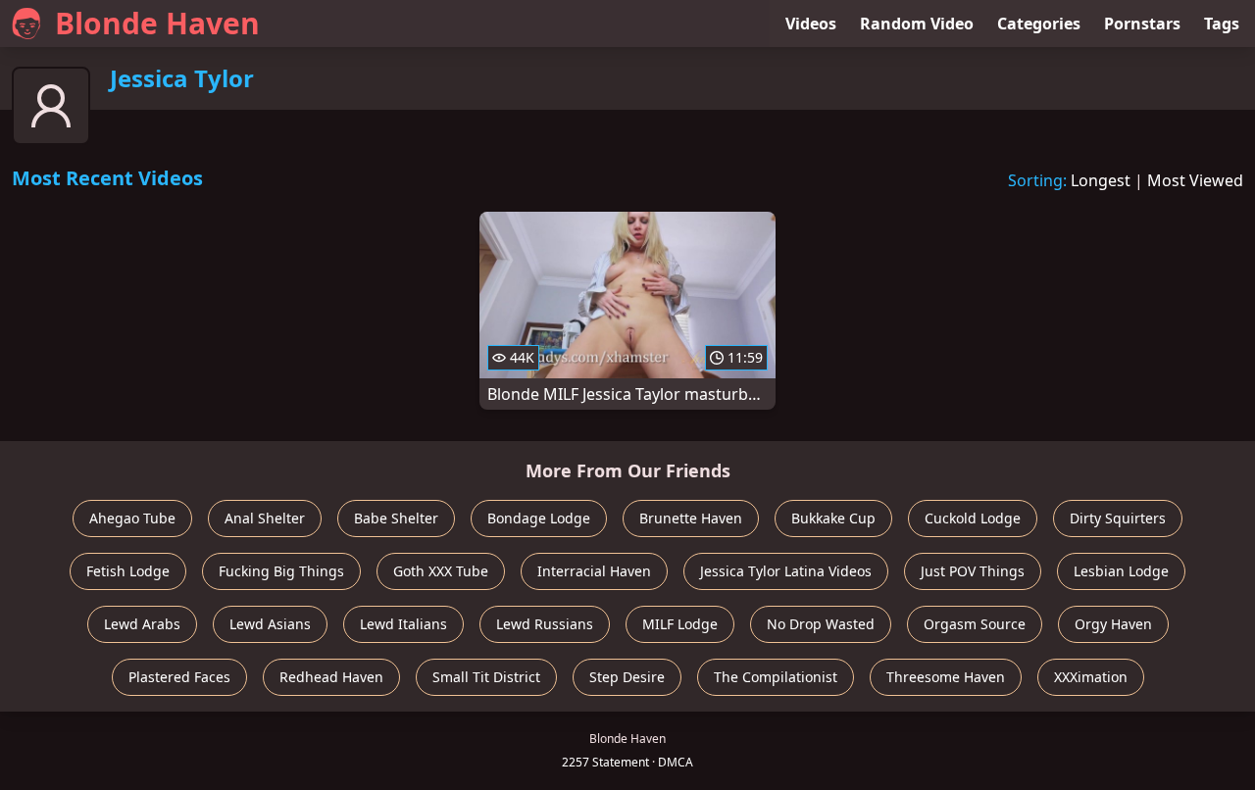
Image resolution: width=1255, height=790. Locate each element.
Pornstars (1142, 23)
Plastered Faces (179, 676)
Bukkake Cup (833, 518)
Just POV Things (973, 571)
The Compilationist (775, 676)
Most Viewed (1195, 180)
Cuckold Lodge (973, 518)
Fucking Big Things (281, 571)
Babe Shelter (396, 518)
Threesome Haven (945, 676)
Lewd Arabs (142, 624)
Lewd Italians (403, 624)
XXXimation (1091, 676)
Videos (810, 23)
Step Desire (627, 676)
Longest (1100, 180)
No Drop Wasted (821, 624)
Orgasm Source (975, 624)
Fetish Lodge (128, 571)
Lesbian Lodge (1121, 571)
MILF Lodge (680, 624)
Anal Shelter (265, 518)
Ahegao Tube (132, 518)
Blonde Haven (157, 23)
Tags (1221, 23)
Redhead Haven (331, 676)
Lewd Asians (270, 624)
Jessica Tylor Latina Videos (786, 571)
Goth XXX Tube (440, 571)
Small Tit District (486, 676)
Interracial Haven (594, 571)
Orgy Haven (1113, 624)
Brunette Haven (690, 518)
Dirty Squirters (1118, 518)
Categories (1038, 23)
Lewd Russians (544, 624)
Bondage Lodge (538, 518)
